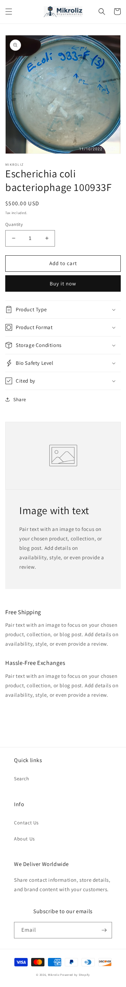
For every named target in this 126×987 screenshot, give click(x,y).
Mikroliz (53, 975)
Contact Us (26, 822)
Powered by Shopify (75, 975)
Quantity (14, 224)
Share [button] (19, 399)
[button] (8, 11)
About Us (24, 839)
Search (21, 778)
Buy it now (63, 283)
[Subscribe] (104, 930)
